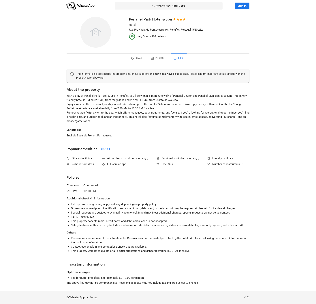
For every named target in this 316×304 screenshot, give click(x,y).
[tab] (137, 58)
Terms (93, 297)
